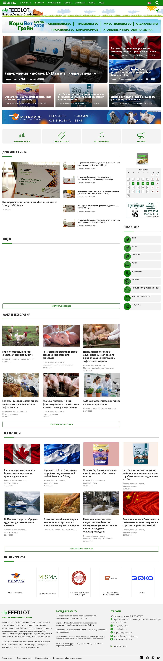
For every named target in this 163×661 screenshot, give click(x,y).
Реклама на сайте (24, 658)
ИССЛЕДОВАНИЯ (54, 3)
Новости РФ (7, 359)
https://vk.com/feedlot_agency (126, 636)
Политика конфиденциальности (67, 658)
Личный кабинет (42, 658)
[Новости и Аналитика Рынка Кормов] (20, 10)
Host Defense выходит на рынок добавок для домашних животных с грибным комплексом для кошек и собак (80, 638)
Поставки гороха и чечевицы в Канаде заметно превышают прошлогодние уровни (76, 617)
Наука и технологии (27, 359)
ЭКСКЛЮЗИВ (80, 3)
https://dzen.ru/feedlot (123, 639)
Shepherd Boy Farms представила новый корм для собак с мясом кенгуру (81, 631)
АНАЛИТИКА (39, 3)
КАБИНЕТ (92, 3)
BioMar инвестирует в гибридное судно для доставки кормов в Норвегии (79, 645)
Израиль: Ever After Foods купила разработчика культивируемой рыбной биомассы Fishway (76, 624)
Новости (16, 359)
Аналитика (7, 658)
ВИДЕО (101, 3)
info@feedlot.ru (120, 629)
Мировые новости (57, 362)
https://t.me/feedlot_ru (123, 633)
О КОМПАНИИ (25, 3)
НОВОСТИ (68, 3)
